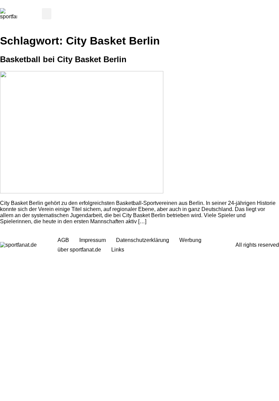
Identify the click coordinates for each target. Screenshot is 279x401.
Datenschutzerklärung (142, 240)
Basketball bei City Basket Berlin (63, 59)
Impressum (92, 240)
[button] (46, 13)
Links (117, 249)
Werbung (190, 240)
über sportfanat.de (79, 249)
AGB (63, 240)
